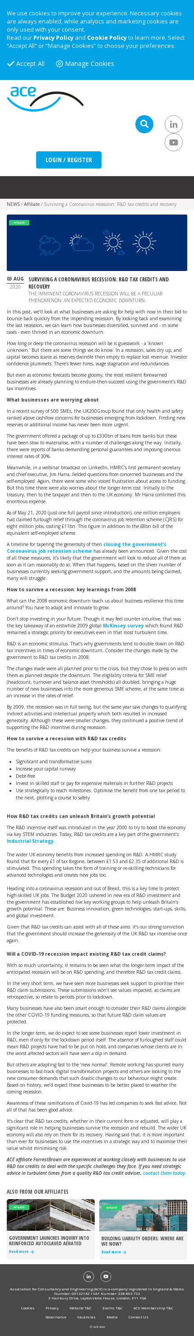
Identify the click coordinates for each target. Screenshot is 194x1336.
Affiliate (32, 204)
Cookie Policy (107, 37)
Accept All (30, 63)
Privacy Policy (53, 37)
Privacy (52, 1307)
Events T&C (112, 1307)
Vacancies (86, 1316)
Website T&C (80, 1307)
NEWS (13, 204)
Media (112, 1316)
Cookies (28, 1307)
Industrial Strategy (30, 841)
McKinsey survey (123, 625)
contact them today (164, 1173)
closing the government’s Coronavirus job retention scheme (86, 547)
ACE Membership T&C (153, 1307)
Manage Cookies (89, 63)
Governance (56, 1316)
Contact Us (138, 1316)
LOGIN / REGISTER (69, 159)
